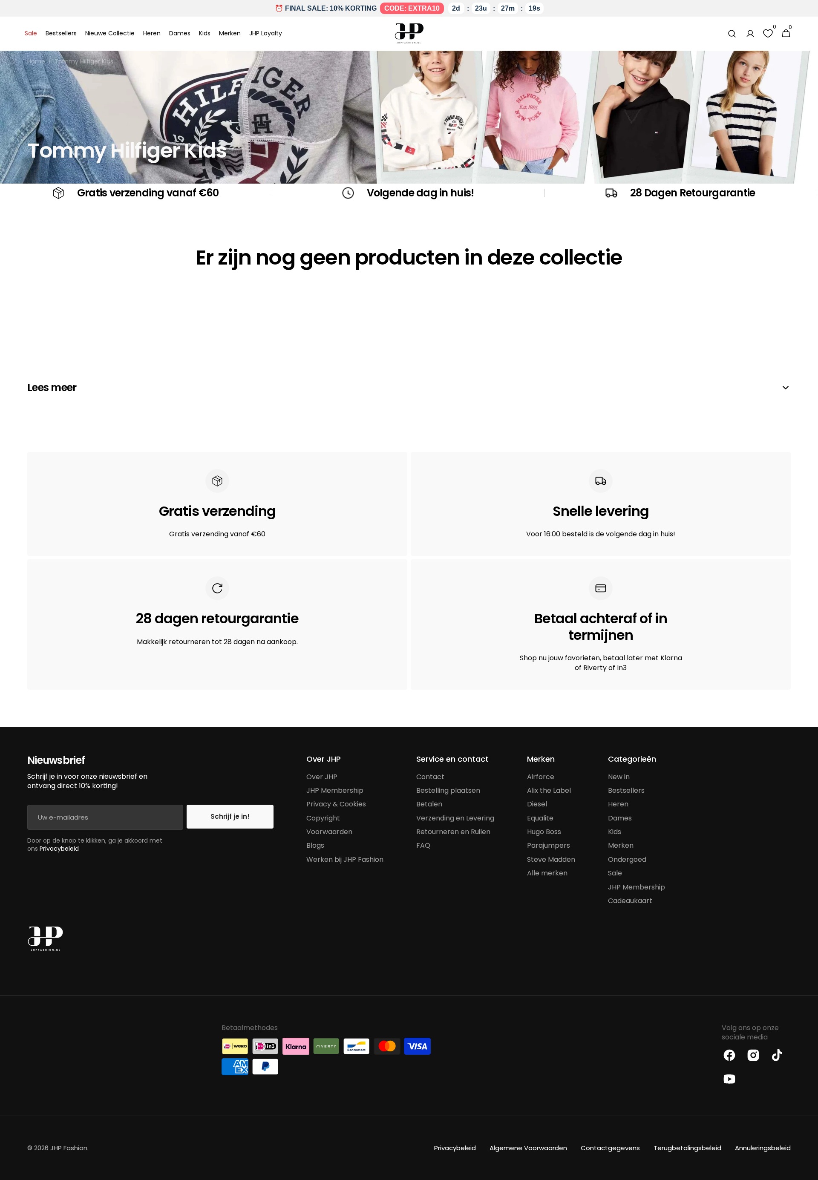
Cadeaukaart (630, 901)
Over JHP (321, 777)
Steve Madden (551, 859)
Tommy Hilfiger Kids (84, 62)
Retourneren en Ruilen (453, 832)
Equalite (540, 818)
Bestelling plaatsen (448, 790)
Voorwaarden (329, 832)
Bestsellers (626, 790)
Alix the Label (549, 790)
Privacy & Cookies (336, 804)
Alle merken (547, 873)
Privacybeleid (59, 848)
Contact (430, 777)
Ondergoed (627, 859)
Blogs (315, 845)
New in (619, 777)
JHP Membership (334, 790)
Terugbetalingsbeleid (687, 1147)
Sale (615, 873)
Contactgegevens (610, 1147)
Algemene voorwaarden (528, 1147)
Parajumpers (548, 845)
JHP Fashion (68, 1147)
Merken (621, 845)
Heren (618, 804)
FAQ (423, 845)
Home (36, 62)
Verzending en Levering (455, 818)
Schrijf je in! (230, 816)
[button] (732, 34)
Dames (620, 818)
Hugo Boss (544, 832)
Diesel (537, 804)
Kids (614, 832)
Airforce (540, 777)
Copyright (323, 818)
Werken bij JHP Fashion (344, 859)
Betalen (429, 804)
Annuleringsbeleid (763, 1147)
